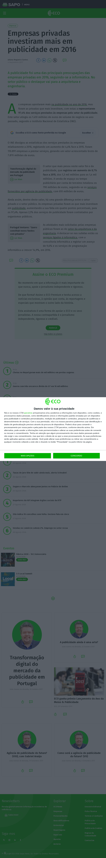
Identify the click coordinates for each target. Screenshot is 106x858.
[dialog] (53, 429)
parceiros (28, 413)
